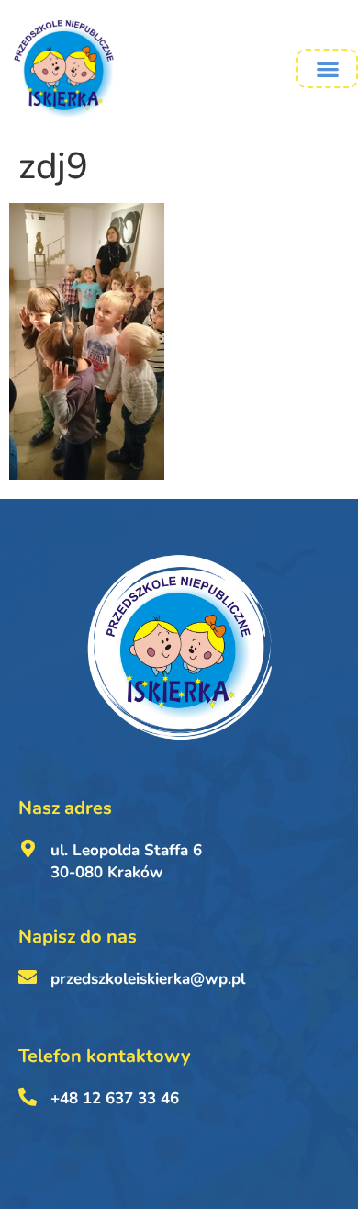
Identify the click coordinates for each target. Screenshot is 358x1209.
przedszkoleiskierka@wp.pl (147, 978)
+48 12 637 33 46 (114, 1098)
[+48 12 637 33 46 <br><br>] (27, 1097)
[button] (327, 68)
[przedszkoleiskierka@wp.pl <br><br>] (27, 977)
